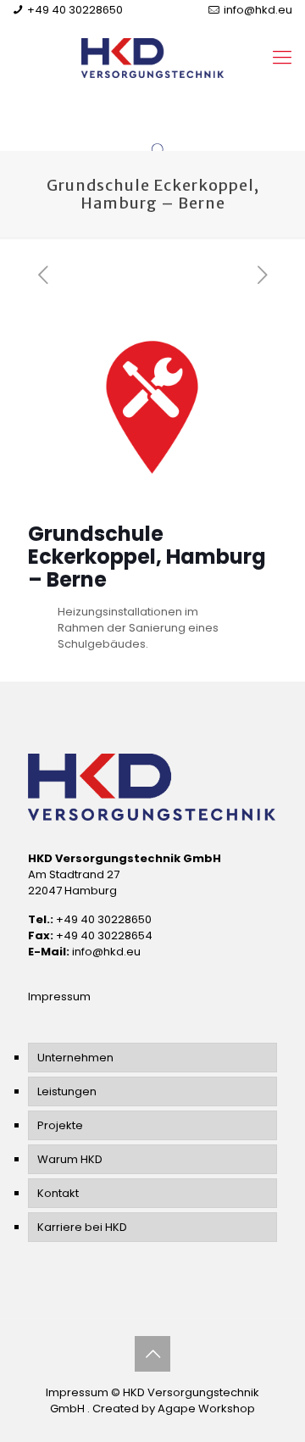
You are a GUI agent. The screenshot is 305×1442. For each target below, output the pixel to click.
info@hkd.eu (258, 10)
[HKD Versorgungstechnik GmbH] (152, 58)
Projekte (60, 1125)
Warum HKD (70, 1159)
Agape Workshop (206, 1408)
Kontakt (58, 1193)
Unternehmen (75, 1057)
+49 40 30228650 (75, 10)
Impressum (59, 996)
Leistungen (67, 1091)
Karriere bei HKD (82, 1227)
